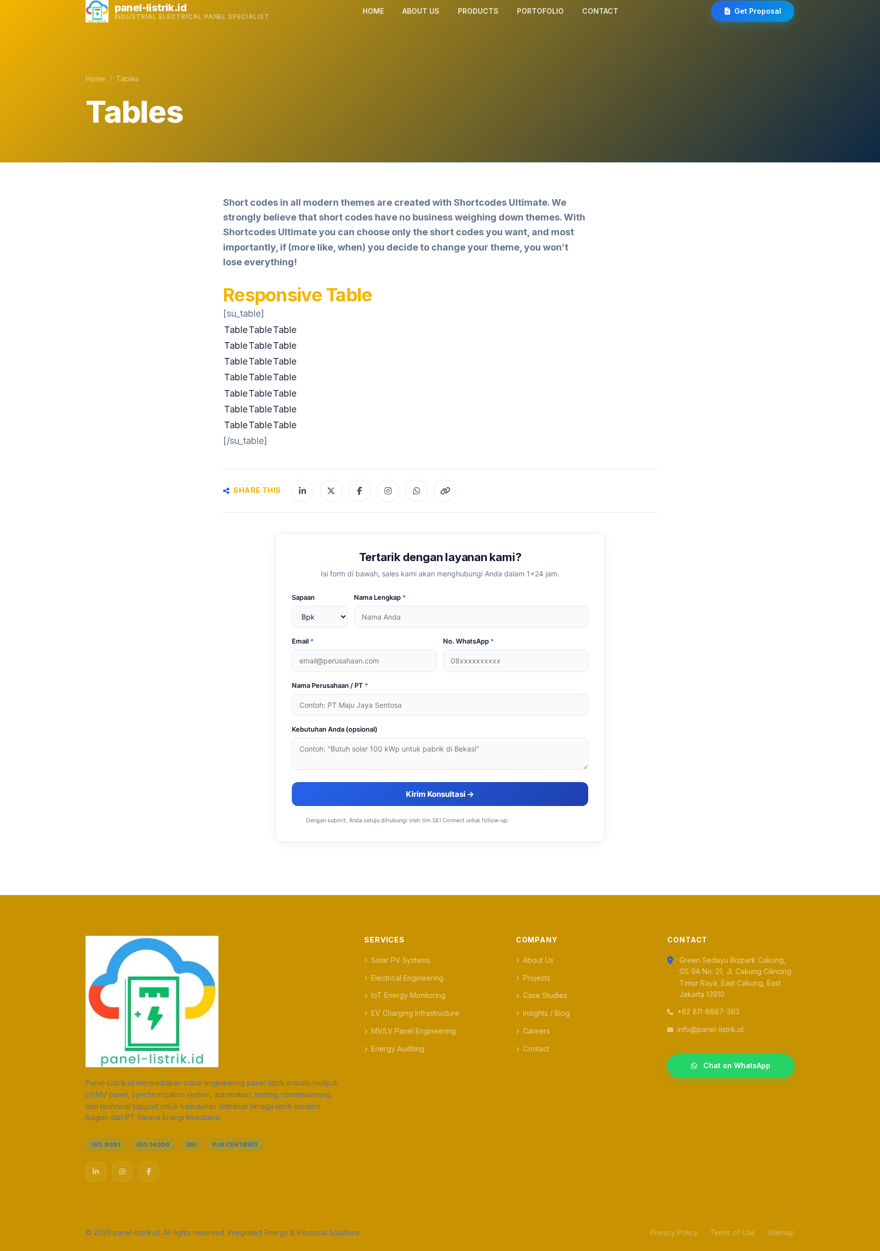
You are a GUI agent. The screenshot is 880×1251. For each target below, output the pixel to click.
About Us (538, 960)
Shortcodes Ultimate (500, 202)
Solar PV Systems (400, 960)
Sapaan (303, 597)
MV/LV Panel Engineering (413, 1030)
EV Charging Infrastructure (415, 1013)
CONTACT (600, 11)
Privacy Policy (674, 1232)
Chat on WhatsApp (737, 1065)
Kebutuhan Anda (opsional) (334, 729)
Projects (537, 978)
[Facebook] (149, 1171)
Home (95, 78)
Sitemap (780, 1232)
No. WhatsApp (468, 641)
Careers (536, 1030)
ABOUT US (420, 11)
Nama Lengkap (380, 597)
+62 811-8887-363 (708, 1011)
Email (303, 641)
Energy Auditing (397, 1048)
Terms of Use (732, 1232)
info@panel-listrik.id (710, 1029)
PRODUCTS (478, 11)
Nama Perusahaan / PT (330, 685)
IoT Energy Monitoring (408, 995)
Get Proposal (757, 11)
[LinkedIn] (96, 1171)
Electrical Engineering (407, 978)
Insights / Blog (546, 1013)
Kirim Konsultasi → (440, 794)
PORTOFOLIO (540, 11)
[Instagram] (122, 1171)
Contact (536, 1048)
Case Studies (545, 995)
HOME (373, 11)
